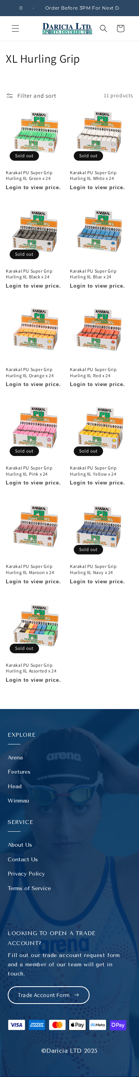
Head (15, 786)
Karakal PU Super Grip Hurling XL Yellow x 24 (93, 471)
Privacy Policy (26, 874)
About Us (20, 845)
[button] (15, 28)
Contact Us (23, 859)
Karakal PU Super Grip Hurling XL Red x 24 (93, 372)
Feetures (19, 772)
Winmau (18, 800)
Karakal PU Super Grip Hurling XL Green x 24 (29, 175)
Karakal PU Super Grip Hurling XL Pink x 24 (29, 471)
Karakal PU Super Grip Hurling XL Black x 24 (29, 274)
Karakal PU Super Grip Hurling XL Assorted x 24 (31, 668)
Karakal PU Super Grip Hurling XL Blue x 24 (93, 274)
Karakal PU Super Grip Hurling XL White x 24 (93, 175)
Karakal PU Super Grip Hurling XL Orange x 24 (30, 372)
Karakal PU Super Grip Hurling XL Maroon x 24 (30, 569)
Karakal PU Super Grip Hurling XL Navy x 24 (93, 569)
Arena (15, 757)
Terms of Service (29, 888)
